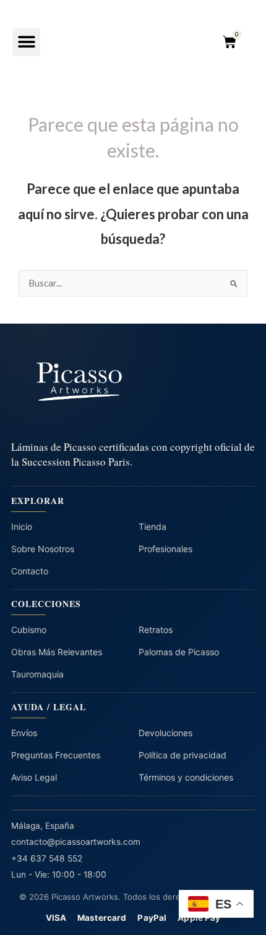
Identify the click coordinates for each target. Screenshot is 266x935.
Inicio (21, 526)
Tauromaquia (37, 674)
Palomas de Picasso (179, 652)
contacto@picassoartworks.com (75, 842)
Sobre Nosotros (42, 548)
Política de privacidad (182, 755)
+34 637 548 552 (46, 858)
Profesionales (165, 548)
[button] (26, 42)
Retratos (156, 629)
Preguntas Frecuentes (55, 755)
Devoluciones (165, 732)
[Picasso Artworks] (133, 382)
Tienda (152, 526)
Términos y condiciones (186, 777)
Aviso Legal (34, 777)
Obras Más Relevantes (56, 652)
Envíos (24, 732)
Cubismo (28, 629)
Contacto (29, 571)
